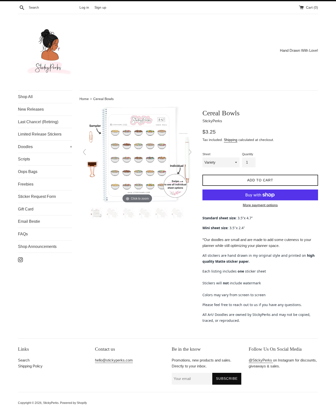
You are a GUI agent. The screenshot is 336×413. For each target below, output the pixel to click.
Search (24, 360)
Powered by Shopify (73, 403)
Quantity (247, 154)
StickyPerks (51, 403)
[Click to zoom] (137, 154)
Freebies (25, 184)
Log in (84, 7)
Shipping (230, 140)
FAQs (23, 234)
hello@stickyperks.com (114, 360)
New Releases (31, 109)
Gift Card (25, 209)
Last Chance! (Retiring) (38, 122)
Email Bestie (29, 221)
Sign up (100, 7)
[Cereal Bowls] (96, 213)
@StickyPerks (261, 360)
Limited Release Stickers (39, 134)
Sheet (206, 154)
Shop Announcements (37, 246)
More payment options (260, 205)
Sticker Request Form (37, 196)
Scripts (24, 159)
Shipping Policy (30, 366)
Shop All (25, 97)
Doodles (45, 147)
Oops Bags (27, 172)
